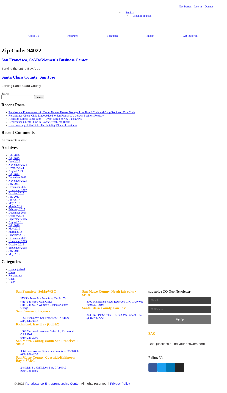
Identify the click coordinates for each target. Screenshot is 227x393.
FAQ (152, 333)
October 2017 (16, 193)
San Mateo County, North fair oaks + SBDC (109, 293)
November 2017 (18, 190)
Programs (72, 35)
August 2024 (16, 171)
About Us (33, 35)
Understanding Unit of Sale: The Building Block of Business (43, 125)
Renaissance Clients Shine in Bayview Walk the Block (39, 121)
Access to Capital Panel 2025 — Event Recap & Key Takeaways (45, 118)
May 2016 (14, 228)
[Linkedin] (170, 367)
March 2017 (15, 206)
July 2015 (14, 250)
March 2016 (15, 231)
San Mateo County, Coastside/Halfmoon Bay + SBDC (45, 359)
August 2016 (16, 222)
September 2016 (18, 218)
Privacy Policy (120, 383)
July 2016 (14, 225)
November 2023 (18, 180)
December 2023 (17, 177)
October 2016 (16, 215)
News (12, 272)
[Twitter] (161, 367)
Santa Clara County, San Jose (28, 77)
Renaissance (15, 275)
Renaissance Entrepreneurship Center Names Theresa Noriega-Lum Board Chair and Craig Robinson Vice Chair (72, 112)
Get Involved (190, 35)
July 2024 (14, 174)
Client (12, 278)
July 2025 (14, 158)
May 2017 (14, 202)
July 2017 (14, 196)
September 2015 (18, 247)
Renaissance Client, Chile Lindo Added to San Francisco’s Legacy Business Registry (56, 115)
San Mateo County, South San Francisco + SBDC (47, 342)
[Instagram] (179, 367)
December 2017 (17, 187)
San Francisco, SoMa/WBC (36, 291)
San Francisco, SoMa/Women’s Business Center (44, 60)
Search (5, 93)
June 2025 (14, 161)
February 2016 (17, 234)
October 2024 (16, 167)
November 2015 (18, 241)
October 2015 (16, 244)
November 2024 (18, 164)
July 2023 (14, 183)
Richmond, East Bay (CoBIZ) (37, 324)
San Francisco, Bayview (33, 311)
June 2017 (14, 199)
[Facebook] (152, 367)
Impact (150, 35)
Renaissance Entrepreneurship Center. (52, 383)
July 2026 (14, 155)
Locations (112, 35)
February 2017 (17, 209)
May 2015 (14, 254)
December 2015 (17, 238)
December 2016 (17, 212)
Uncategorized (17, 269)
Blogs (12, 281)
